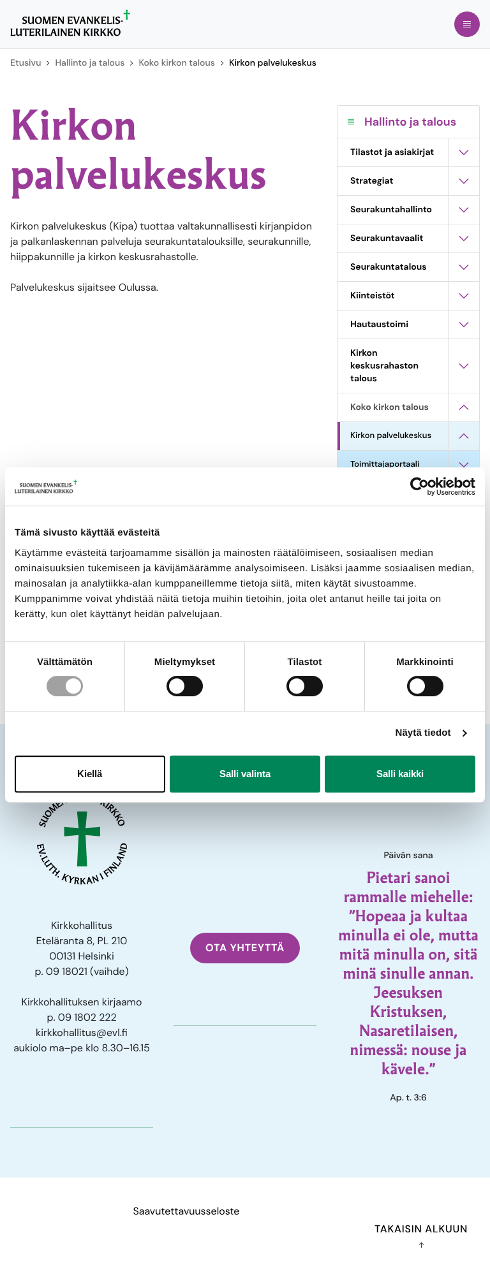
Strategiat (371, 181)
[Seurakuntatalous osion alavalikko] (464, 267)
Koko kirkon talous (176, 63)
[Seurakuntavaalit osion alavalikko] (464, 238)
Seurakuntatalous (388, 267)
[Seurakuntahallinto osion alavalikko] (464, 210)
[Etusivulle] (70, 23)
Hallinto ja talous (89, 63)
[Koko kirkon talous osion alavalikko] (464, 407)
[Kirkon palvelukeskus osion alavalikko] (464, 436)
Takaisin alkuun (421, 1229)
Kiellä (89, 773)
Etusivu (25, 63)
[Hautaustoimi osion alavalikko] (464, 324)
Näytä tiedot (423, 732)
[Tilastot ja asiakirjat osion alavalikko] (464, 152)
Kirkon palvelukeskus (390, 435)
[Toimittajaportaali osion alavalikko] (464, 465)
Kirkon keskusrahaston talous (384, 365)
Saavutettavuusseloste (186, 1211)
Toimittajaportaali (384, 464)
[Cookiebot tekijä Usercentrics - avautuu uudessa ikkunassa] (419, 486)
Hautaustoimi (379, 324)
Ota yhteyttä (245, 947)
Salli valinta (245, 773)
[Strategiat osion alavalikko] (464, 181)
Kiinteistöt (372, 296)
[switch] (185, 686)
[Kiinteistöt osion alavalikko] (464, 296)
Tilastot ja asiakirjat (392, 152)
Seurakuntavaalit (386, 238)
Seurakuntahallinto (391, 209)
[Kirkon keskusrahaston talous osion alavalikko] (464, 366)
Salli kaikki (400, 773)
